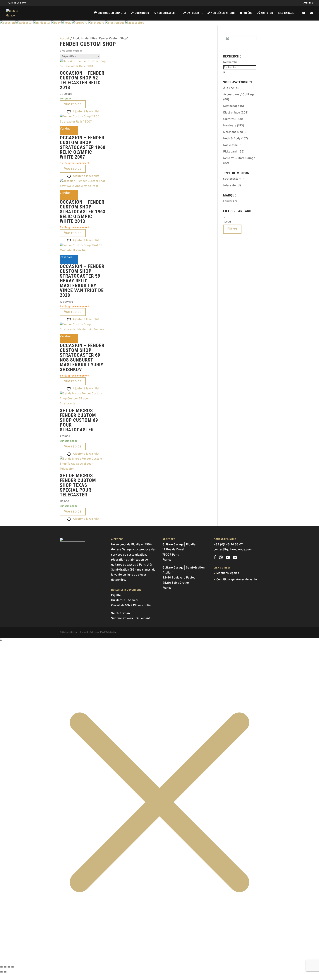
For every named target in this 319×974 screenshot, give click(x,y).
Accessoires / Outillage (239, 94)
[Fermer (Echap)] (12, 967)
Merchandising (233, 132)
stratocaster (231, 179)
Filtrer (232, 229)
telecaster (230, 185)
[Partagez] (8, 967)
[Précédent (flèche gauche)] (1, 972)
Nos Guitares (164, 13)
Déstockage (231, 106)
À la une (228, 88)
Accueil (65, 38)
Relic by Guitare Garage (239, 158)
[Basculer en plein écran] (5, 967)
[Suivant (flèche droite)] (5, 972)
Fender (227, 201)
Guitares (229, 119)
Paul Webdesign (108, 632)
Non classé (230, 145)
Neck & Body (232, 138)
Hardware (229, 126)
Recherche (230, 62)
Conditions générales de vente (236, 579)
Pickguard (230, 152)
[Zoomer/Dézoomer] (1, 967)
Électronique (231, 113)
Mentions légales (227, 573)
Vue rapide (73, 104)
